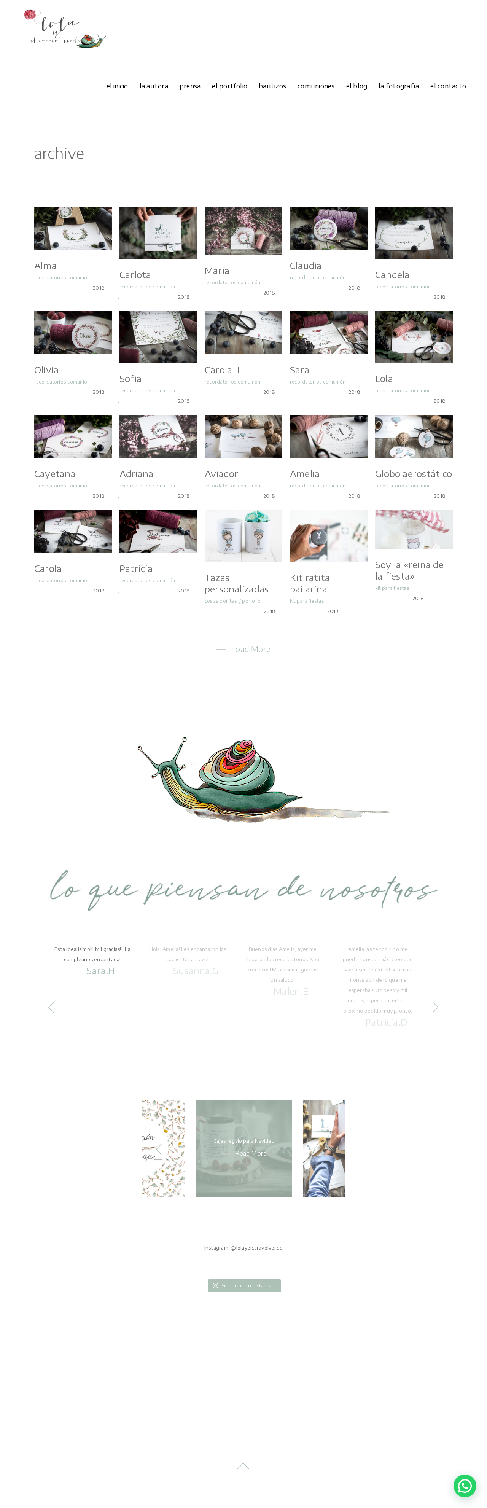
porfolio (251, 601)
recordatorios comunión (62, 277)
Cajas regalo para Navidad (243, 1141)
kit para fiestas (307, 601)
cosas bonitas (221, 601)
